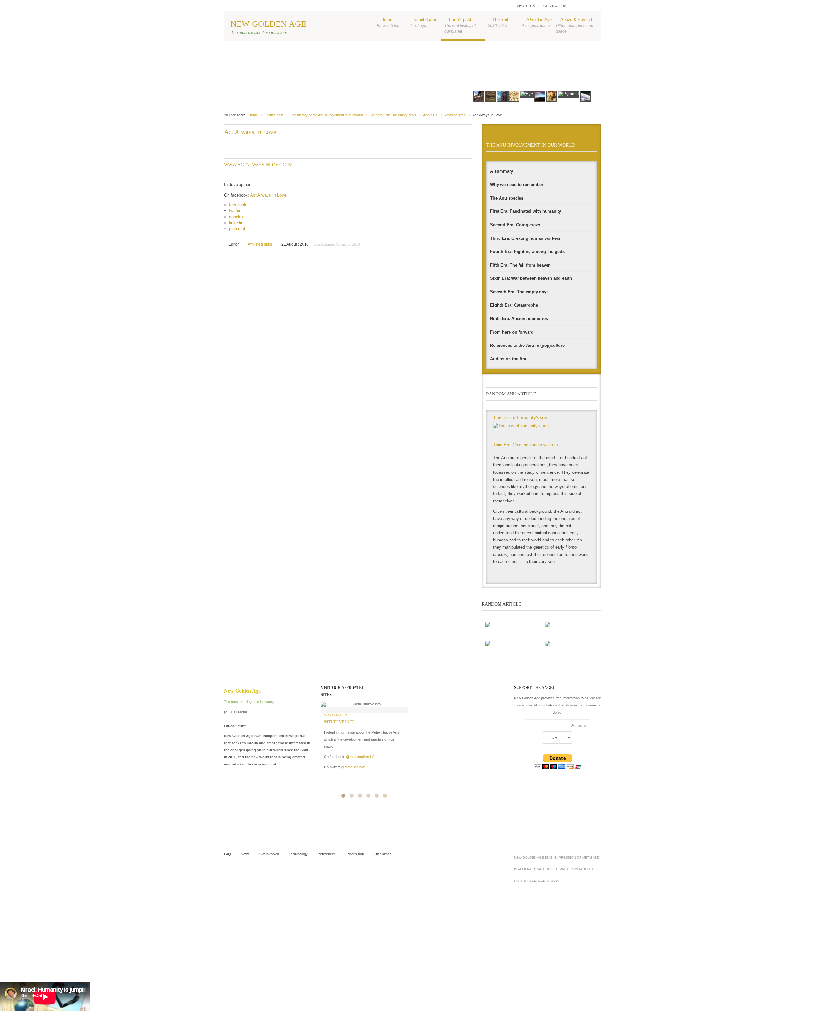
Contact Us (554, 6)
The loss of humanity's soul (520, 417)
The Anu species (506, 198)
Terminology (298, 854)
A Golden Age (537, 22)
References (326, 854)
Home (388, 22)
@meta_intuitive (353, 767)
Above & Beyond (574, 25)
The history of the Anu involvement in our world (326, 115)
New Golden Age (268, 24)
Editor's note (355, 854)
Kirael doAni (423, 22)
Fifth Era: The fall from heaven (520, 265)
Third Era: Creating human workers (525, 238)
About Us (526, 6)
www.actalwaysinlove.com (258, 164)
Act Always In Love (250, 131)
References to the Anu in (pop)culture (527, 345)
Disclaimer (382, 854)
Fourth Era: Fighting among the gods (527, 251)
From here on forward (512, 332)
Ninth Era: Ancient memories (519, 318)
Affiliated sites (455, 115)
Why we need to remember (516, 184)
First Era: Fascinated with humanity (525, 211)
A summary (501, 171)
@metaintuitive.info (360, 757)
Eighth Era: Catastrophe (514, 305)
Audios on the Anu (509, 358)
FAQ (227, 854)
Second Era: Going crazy (515, 224)
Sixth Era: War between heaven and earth (531, 278)
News (245, 854)
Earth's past (460, 25)
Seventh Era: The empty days (393, 115)
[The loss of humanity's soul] (541, 431)
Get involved (269, 854)
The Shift (499, 22)
